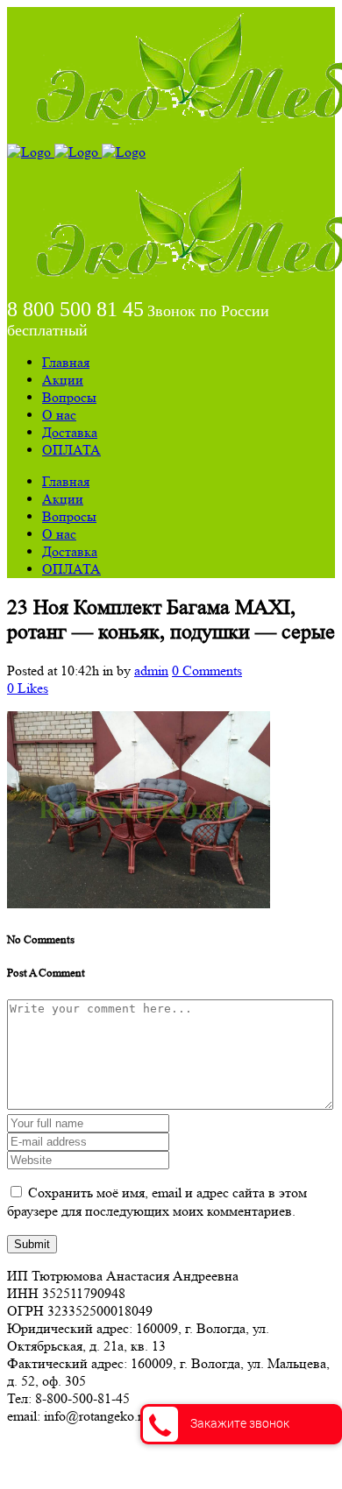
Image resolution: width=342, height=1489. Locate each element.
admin (151, 670)
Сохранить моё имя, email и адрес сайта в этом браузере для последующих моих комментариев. (157, 1201)
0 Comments (207, 670)
